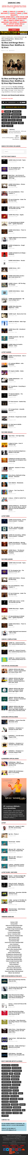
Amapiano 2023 (15, 1076)
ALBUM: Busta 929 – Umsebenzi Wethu (17, 329)
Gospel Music (5, 1096)
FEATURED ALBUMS (7, 559)
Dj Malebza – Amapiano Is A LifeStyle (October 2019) (16, 728)
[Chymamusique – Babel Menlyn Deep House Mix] (4, 912)
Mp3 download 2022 (14, 939)
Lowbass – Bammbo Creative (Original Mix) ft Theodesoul (16, 865)
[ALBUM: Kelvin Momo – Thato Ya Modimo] (4, 233)
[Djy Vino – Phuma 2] (4, 837)
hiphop (20, 1099)
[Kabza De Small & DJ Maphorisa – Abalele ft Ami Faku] (4, 454)
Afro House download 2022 (14, 957)
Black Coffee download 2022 (14, 949)
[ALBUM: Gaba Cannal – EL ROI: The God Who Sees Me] (4, 210)
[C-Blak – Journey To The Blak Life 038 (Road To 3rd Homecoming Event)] (4, 903)
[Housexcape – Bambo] (4, 844)
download (12, 120)
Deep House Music (6, 1090)
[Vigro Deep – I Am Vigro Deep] (4, 438)
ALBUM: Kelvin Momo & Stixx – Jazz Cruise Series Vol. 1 (17, 276)
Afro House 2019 (6, 1068)
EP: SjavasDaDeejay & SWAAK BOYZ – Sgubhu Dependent (16, 223)
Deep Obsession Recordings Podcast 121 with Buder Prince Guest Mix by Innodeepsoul (17, 996)
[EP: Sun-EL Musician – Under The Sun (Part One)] (4, 202)
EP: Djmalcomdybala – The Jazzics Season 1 (16, 394)
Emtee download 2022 (14, 946)
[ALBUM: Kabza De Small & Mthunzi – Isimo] (4, 347)
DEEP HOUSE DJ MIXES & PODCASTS (11, 976)
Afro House (15, 1065)
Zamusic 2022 (14, 922)
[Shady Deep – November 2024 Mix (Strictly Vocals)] (4, 895)
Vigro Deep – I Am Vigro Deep (16, 435)
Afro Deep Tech (6, 1065)
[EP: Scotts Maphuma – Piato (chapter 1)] (4, 195)
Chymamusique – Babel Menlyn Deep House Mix (17, 909)
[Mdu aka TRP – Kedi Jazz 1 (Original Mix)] (4, 860)
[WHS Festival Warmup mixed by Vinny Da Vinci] (4, 982)
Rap (3, 1113)
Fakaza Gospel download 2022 (14, 961)
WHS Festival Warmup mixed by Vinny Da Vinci (17, 980)
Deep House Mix (14, 1087)
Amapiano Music (16, 114)
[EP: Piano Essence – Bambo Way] (4, 404)
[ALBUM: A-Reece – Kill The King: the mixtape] (4, 286)
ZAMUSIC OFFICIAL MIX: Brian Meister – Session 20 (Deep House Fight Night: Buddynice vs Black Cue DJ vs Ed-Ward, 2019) (17, 708)
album (11, 1073)
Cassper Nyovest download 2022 (14, 935)
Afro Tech (4, 1073)
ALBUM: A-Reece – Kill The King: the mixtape (17, 284)
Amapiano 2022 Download (14, 927)
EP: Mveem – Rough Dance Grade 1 (17, 417)
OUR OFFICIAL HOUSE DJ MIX (9, 666)
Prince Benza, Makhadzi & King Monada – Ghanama (17, 475)
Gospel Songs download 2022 (14, 959)
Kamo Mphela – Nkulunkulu (16, 482)
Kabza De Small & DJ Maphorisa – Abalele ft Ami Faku (17, 451)
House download (14, 964)
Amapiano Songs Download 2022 (14, 929)
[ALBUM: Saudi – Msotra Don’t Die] (4, 317)
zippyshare (5, 1115)
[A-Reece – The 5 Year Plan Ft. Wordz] (4, 493)
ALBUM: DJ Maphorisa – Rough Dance (17, 246)
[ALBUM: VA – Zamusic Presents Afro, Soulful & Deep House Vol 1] (4, 661)
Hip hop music (13, 1101)
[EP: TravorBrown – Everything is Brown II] (4, 389)
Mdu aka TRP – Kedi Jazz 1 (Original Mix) (16, 857)
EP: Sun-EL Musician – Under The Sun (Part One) (17, 200)
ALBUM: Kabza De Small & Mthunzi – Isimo (15, 345)
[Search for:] (14, 151)
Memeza (21, 123)
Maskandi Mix (17, 1107)
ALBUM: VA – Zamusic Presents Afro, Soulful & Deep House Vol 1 (17, 658)
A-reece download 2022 (14, 932)
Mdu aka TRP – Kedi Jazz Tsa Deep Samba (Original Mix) (16, 850)
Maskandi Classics (6, 1107)
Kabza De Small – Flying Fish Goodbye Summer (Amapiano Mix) (16, 885)
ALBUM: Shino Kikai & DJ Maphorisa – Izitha (15, 307)
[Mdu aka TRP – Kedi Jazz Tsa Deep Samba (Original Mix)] (4, 852)
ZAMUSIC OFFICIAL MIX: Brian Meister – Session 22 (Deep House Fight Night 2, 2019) (16, 690)
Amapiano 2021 (16, 111)
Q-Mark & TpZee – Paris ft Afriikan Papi (16, 444)
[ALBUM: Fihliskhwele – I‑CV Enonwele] (4, 381)
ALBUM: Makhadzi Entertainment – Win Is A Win (17, 238)
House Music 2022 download (14, 969)
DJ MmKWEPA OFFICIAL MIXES (10, 758)
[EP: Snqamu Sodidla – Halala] (4, 374)
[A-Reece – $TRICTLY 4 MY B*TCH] (4, 501)
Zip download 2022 (14, 940)
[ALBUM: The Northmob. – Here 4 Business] (4, 358)
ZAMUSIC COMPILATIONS (9, 639)
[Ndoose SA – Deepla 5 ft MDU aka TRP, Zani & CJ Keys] (4, 829)
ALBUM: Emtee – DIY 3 (14, 268)
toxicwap (9, 125)
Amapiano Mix (6, 114)
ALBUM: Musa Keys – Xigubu (16, 214)
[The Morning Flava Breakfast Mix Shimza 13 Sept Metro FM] (4, 990)
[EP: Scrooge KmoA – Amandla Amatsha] (4, 412)
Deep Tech (15, 1090)
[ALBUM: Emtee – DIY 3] (4, 271)
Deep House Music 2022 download (14, 971)
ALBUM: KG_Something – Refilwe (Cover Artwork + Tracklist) (17, 535)
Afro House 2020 (16, 1068)
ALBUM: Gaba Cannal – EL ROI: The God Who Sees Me (16, 207)
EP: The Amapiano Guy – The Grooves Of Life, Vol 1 (16, 168)
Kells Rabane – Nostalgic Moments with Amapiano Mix (16, 1054)
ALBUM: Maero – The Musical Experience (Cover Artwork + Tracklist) (16, 551)
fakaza (19, 120)
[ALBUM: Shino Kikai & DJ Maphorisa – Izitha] (4, 309)
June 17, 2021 (6, 50)
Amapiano (7, 111)
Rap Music (8, 1113)
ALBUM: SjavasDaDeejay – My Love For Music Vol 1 (16, 299)
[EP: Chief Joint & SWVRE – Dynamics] (4, 427)
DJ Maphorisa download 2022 (14, 954)
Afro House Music (16, 1070)
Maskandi (22, 1104)
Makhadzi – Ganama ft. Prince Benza (17, 468)
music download (14, 944)
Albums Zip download (14, 973)
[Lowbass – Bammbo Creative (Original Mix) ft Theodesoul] (4, 867)
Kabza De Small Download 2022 (14, 925)
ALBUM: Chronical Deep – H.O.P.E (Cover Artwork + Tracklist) (17, 520)
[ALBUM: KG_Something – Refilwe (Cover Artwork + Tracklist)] (4, 538)
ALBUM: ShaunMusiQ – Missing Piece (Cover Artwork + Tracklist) (18, 543)
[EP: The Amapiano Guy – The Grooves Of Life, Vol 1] (4, 170)
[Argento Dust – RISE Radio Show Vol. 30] (4, 1041)
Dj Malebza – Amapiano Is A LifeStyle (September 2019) (16, 744)
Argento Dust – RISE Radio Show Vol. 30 (17, 1038)
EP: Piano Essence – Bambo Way (17, 401)
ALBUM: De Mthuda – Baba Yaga (17, 321)
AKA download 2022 (14, 937)
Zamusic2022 (14, 924)
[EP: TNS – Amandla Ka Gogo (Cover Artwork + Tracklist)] (4, 530)
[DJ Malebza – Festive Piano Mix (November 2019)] (4, 723)
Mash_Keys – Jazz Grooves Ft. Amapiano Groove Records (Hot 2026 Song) (17, 177)
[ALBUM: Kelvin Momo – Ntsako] (4, 263)
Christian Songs (6, 1085)
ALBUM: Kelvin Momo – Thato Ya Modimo (17, 230)
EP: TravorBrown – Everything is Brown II (17, 387)
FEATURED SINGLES (7, 432)
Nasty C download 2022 (14, 934)
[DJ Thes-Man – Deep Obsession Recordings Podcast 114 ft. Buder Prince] (4, 1023)
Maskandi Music (6, 1110)
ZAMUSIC (13, 50)
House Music (6, 123)
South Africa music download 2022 (14, 942)
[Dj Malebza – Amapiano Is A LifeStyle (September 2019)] (4, 746)
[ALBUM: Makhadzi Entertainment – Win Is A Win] (4, 240)
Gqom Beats (5, 1099)
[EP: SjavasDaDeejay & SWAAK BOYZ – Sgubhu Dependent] (4, 225)
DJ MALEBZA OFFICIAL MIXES (9, 717)
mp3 (4, 125)
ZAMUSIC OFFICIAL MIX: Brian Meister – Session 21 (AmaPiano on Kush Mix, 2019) (17, 699)
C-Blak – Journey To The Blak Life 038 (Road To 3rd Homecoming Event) (17, 901)
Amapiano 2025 (6, 1079)
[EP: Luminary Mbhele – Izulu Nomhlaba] (4, 366)
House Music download (14, 966)
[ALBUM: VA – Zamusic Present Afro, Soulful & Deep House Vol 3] (4, 645)
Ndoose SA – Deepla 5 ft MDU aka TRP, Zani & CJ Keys (16, 827)
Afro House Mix (6, 1070)
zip (21, 1113)
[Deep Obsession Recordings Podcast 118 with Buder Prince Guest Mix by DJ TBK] (4, 1014)
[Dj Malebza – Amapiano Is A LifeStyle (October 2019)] (4, 731)
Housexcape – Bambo (14, 841)
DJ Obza (4, 120)
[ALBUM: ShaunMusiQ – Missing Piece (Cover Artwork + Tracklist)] (4, 545)
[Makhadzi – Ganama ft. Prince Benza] (4, 470)
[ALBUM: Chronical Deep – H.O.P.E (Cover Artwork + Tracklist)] (4, 522)
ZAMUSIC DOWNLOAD (7, 37)
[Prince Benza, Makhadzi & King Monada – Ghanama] (4, 478)
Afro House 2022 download (14, 968)
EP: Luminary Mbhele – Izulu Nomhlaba (16, 364)
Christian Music (16, 1082)
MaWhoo (14, 123)
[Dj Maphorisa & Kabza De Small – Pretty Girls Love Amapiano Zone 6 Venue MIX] (4, 461)
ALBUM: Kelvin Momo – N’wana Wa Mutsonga (17, 184)
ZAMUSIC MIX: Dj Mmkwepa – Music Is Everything (16, 771)
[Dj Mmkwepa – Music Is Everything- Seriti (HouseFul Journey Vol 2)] (4, 765)
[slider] (24, 102)
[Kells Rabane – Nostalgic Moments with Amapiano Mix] (4, 1056)
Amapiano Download (14, 930)
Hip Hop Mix (5, 1101)
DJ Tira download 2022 (14, 947)
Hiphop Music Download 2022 (14, 956)
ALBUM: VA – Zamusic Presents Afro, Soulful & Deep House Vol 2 (17, 651)
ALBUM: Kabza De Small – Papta (17, 160)
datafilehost (15, 117)
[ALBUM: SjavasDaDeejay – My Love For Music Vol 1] (4, 301)
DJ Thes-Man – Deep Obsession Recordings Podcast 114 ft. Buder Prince (18, 1022)
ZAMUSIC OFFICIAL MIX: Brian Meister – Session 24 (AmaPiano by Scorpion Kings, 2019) (17, 671)
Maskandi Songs (16, 1110)
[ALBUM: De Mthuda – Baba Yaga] (4, 324)
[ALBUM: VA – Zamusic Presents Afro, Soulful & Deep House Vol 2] (4, 653)
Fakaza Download (14, 951)
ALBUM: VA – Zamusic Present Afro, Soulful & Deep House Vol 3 (17, 643)
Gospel (20, 1093)
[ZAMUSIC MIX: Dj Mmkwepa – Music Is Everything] (4, 774)
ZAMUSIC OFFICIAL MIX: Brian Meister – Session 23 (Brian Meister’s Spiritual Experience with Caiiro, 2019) (17, 680)
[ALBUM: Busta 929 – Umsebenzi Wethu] (4, 332)
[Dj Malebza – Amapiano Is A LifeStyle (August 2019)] (4, 754)
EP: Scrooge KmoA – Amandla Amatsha (16, 409)
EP (10, 1093)
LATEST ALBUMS (6, 352)
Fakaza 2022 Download (14, 952)
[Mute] (20, 102)
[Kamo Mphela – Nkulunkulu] (4, 485)
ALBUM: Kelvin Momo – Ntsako (17, 260)
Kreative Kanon (14, 1144)
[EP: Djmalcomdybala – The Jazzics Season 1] (4, 397)
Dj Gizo (23, 117)
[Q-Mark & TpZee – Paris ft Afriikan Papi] (4, 446)
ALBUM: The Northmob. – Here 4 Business (17, 356)
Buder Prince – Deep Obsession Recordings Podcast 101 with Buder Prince (17, 1031)
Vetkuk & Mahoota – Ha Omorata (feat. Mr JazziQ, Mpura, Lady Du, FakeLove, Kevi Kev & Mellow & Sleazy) (18, 508)
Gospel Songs (14, 1096)
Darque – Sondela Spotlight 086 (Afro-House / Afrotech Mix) (17, 876)
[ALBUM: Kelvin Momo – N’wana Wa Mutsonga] (4, 187)
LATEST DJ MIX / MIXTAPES (9, 872)
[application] (14, 102)
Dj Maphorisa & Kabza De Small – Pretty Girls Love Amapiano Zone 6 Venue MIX (17, 460)
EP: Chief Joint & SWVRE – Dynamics (15, 425)
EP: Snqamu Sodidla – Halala (16, 371)
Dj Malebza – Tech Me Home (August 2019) (16, 736)
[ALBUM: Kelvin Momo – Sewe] (4, 294)
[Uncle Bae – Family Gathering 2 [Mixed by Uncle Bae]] (4, 1049)
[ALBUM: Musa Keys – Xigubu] (4, 217)
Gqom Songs (13, 1099)
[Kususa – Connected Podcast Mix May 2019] (4, 1006)
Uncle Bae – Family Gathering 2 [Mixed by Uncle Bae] (17, 1046)
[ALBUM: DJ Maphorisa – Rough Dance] (4, 248)
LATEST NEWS (5, 516)
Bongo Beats (6, 117)
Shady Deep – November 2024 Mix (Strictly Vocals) (18, 893)
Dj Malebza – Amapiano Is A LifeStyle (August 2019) (16, 751)
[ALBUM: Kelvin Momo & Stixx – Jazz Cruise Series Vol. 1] (4, 278)
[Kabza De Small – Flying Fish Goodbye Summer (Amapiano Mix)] (4, 886)
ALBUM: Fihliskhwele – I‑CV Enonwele (16, 379)
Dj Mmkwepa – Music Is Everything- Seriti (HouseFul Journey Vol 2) (16, 763)
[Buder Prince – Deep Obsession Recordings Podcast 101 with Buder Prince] (4, 1032)
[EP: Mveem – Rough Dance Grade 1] (4, 419)
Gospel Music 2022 (14, 962)
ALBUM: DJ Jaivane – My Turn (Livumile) (16, 337)
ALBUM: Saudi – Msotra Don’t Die (17, 314)
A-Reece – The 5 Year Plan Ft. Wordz (16, 491)
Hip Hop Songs (5, 1104)
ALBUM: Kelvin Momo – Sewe (16, 291)
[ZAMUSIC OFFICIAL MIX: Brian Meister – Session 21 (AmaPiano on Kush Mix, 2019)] (4, 700)
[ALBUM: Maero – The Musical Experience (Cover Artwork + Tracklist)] (4, 553)
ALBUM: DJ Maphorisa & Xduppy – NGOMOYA (17, 253)
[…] (14, 817)
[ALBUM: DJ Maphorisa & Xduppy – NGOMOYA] (4, 256)
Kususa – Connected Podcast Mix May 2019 (17, 1004)
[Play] (3, 102)
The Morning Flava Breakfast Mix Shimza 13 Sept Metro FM (17, 987)
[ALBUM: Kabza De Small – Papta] (4, 163)
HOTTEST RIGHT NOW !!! (8, 156)
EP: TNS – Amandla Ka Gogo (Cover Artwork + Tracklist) (16, 528)
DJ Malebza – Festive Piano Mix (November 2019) (17, 721)
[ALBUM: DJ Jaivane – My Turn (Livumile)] (4, 340)
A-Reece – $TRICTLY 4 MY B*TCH (17, 498)
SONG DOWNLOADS (19, 37)
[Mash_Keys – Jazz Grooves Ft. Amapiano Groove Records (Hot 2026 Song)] (4, 178)
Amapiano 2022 (6, 1076)
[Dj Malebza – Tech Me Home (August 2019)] (4, 738)
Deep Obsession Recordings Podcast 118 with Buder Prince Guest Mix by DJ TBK (17, 1013)
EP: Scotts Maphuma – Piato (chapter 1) (16, 192)
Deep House (5, 1087)
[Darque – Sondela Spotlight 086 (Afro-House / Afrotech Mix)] (4, 879)
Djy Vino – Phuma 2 (14, 834)
